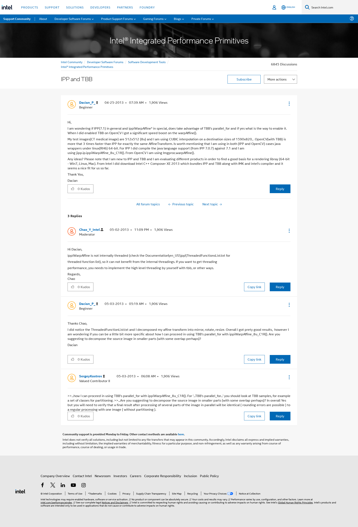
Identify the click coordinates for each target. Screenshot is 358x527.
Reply (280, 188)
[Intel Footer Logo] (20, 490)
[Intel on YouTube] (73, 485)
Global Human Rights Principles (295, 502)
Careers (135, 475)
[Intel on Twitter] (52, 485)
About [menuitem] (43, 18)
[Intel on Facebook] (42, 485)
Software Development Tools (147, 62)
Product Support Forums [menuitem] (117, 18)
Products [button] (29, 7)
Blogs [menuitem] (177, 18)
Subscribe (244, 79)
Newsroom (103, 475)
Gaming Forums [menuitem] (153, 18)
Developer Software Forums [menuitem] (72, 18)
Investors (120, 475)
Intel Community (71, 62)
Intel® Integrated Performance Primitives (87, 66)
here (181, 434)
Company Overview (55, 475)
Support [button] (52, 7)
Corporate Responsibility (162, 475)
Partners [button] (125, 7)
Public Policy (209, 475)
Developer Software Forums (105, 62)
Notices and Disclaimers (115, 502)
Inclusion (190, 475)
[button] (289, 103)
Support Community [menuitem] (16, 18)
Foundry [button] (147, 7)
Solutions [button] (75, 7)
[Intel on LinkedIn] (63, 485)
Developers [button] (100, 7)
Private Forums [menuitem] (201, 18)
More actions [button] (277, 79)
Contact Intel (82, 475)
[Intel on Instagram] (83, 485)
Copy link (254, 286)
